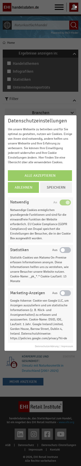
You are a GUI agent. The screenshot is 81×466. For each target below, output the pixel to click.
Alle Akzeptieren (40, 176)
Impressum (67, 346)
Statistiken (19, 250)
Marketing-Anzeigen (27, 293)
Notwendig (19, 202)
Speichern (56, 187)
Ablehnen (23, 187)
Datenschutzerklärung (47, 346)
